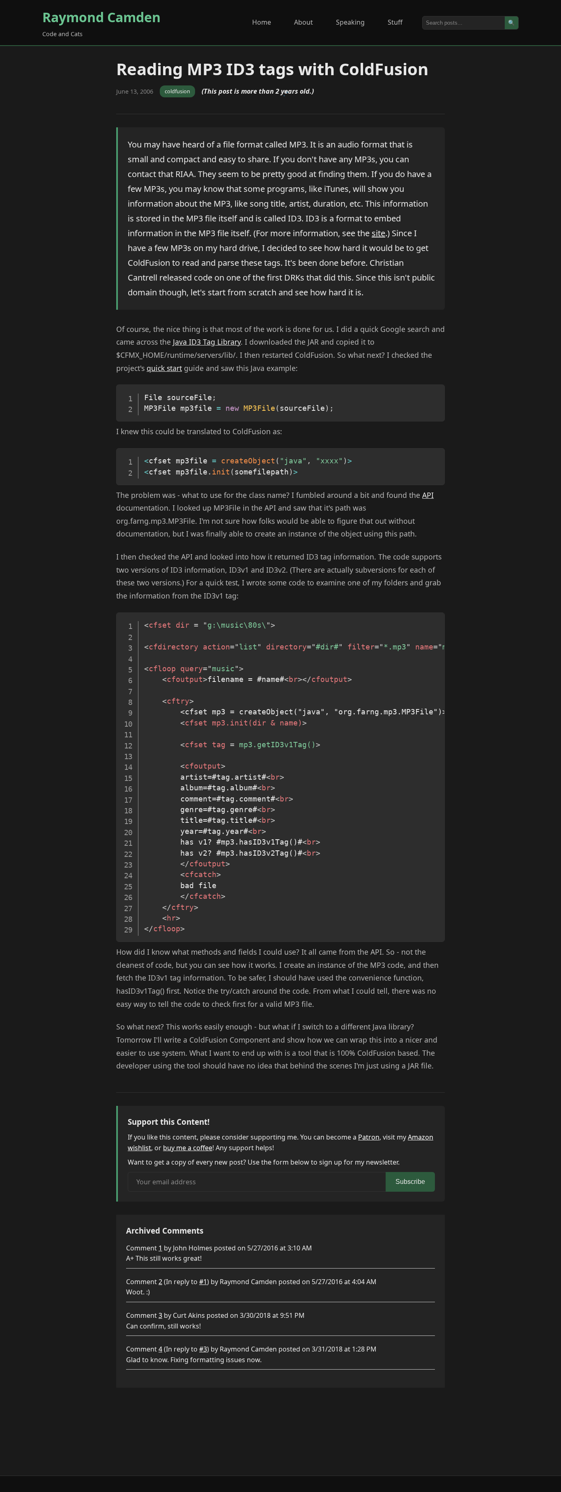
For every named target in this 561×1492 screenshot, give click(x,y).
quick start (164, 368)
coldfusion (177, 91)
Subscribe (410, 1181)
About (303, 22)
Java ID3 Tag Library (207, 342)
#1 (203, 1281)
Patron (368, 1137)
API (428, 495)
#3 (203, 1349)
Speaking (350, 22)
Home (261, 22)
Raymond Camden (101, 17)
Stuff (395, 22)
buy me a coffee (187, 1147)
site (378, 233)
